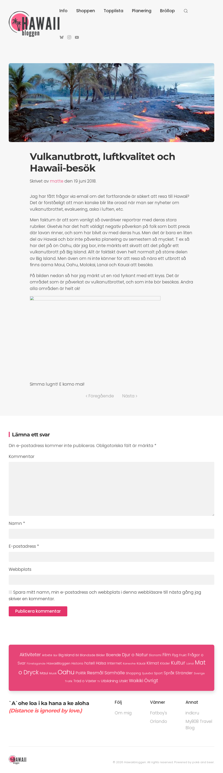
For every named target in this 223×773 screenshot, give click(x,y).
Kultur (178, 662)
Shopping (133, 673)
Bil (77, 655)
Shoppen (85, 11)
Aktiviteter (30, 654)
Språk (169, 673)
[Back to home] (34, 24)
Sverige (199, 673)
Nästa (128, 396)
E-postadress (24, 546)
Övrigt (151, 680)
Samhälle (115, 673)
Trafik (68, 681)
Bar (55, 655)
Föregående (101, 396)
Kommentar (21, 456)
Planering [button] (141, 11)
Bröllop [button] (167, 11)
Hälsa (101, 663)
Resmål (95, 673)
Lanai (190, 663)
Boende (113, 655)
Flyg (175, 655)
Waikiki (136, 681)
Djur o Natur (135, 655)
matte (56, 181)
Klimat (153, 663)
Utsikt (123, 680)
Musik (53, 673)
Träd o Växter (84, 680)
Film (166, 655)
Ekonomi (155, 655)
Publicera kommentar (38, 611)
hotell (89, 663)
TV (98, 681)
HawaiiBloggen (58, 663)
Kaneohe (129, 663)
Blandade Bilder (92, 655)
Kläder (165, 663)
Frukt (183, 655)
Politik (81, 673)
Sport (158, 673)
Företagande (36, 663)
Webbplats (20, 569)
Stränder (184, 673)
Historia (77, 663)
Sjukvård (147, 673)
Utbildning (109, 680)
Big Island (66, 655)
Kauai (141, 663)
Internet (114, 663)
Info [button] (63, 11)
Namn (17, 523)
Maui (44, 673)
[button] (186, 11)
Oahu (66, 672)
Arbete (47, 655)
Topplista (113, 11)
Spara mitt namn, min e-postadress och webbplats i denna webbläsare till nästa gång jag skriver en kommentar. (105, 595)
